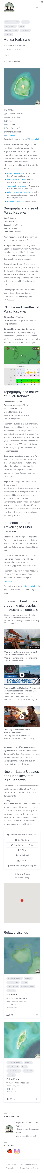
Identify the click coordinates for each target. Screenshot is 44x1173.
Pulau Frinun (13, 1079)
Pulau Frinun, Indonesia (19, 1083)
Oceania (25, 22)
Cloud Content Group (29, 1168)
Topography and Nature (17, 186)
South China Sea (11, 30)
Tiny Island (25, 30)
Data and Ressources (28, 1164)
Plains (21, 26)
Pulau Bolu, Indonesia (18, 998)
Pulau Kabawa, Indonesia (16, 45)
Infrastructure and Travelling (19, 192)
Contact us (11, 1164)
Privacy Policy (11, 1168)
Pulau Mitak (34, 139)
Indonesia (10, 135)
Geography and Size (15, 173)
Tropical (8, 34)
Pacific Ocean (10, 26)
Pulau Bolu (12, 994)
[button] (42, 2)
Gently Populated (12, 22)
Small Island (13, 986)
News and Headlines (15, 201)
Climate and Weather (16, 179)
